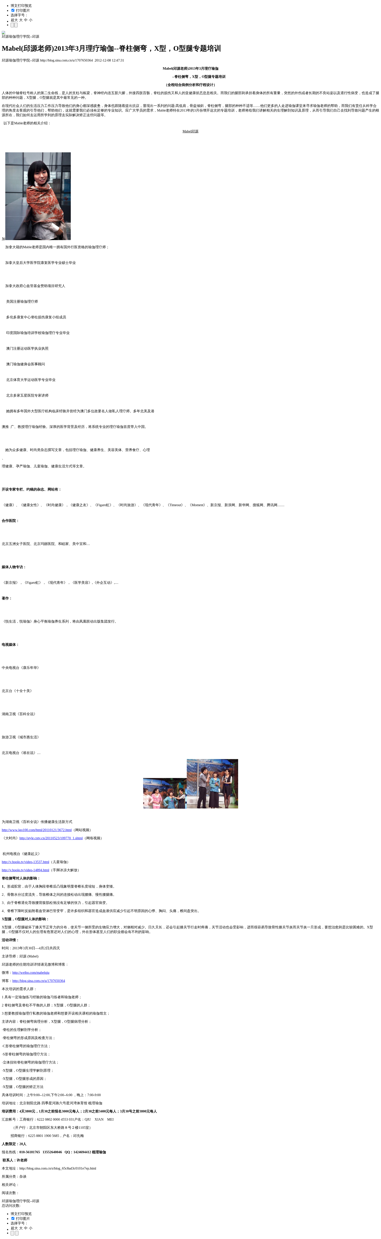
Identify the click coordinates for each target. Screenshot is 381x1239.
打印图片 (22, 10)
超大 (14, 20)
